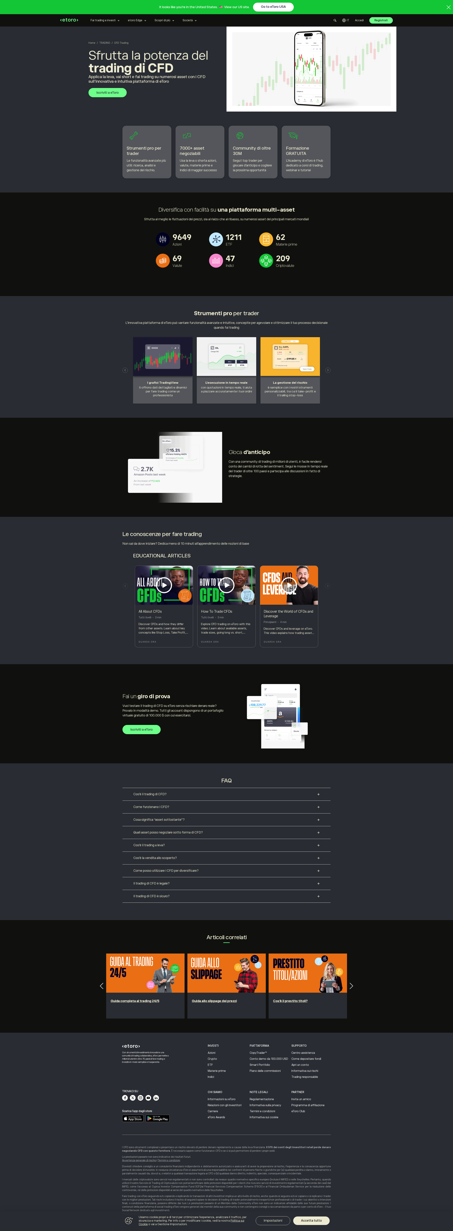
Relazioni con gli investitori (225, 1105)
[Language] (345, 20)
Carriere (213, 1111)
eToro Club (298, 1111)
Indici (211, 1077)
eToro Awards (216, 1117)
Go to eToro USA (273, 6)
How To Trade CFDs (216, 611)
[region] (226, 1221)
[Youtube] (148, 1098)
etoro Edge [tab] (135, 20)
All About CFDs (150, 611)
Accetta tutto (311, 1220)
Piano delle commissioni (265, 1071)
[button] (125, 370)
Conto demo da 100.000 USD (269, 1058)
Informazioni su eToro (222, 1099)
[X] (133, 1098)
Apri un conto (300, 1065)
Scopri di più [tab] (162, 20)
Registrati (381, 20)
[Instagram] (140, 1098)
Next (351, 986)
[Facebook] (125, 1098)
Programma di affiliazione (308, 1105)
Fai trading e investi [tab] (103, 20)
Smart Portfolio (260, 1065)
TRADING (104, 42)
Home (91, 42)
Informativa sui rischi (304, 1071)
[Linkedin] (156, 1098)
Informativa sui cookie (264, 1117)
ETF (210, 1065)
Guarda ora (147, 642)
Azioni (211, 1052)
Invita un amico (301, 1099)
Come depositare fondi (306, 1058)
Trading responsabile (304, 1077)
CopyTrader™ (258, 1052)
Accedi (359, 20)
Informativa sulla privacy (265, 1105)
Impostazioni (273, 1220)
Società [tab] (188, 20)
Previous (101, 986)
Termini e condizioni (262, 1111)
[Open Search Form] (335, 20)
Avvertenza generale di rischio (139, 1160)
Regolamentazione (262, 1099)
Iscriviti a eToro (107, 92)
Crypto (212, 1058)
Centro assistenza (303, 1052)
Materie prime (217, 1071)
